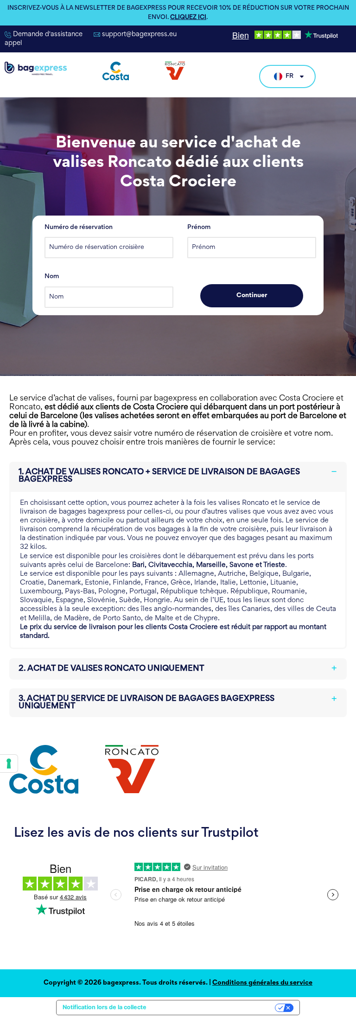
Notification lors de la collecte (104, 1007)
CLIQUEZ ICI (188, 17)
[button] (178, 476)
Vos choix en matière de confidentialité (214, 1007)
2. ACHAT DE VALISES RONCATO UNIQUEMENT (111, 669)
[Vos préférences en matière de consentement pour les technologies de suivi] (9, 763)
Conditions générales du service (262, 983)
